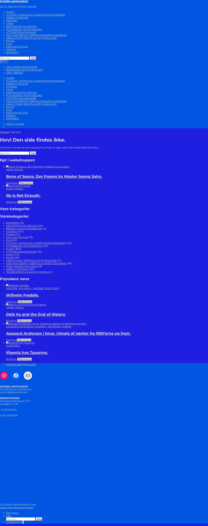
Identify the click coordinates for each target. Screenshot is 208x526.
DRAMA (11, 49)
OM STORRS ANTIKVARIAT (22, 67)
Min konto (12, 513)
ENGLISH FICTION (17, 46)
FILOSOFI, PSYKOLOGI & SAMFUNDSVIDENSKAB (35, 15)
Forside (4, 132)
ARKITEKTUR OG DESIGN (21, 26)
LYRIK (9, 23)
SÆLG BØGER (14, 72)
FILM (9, 43)
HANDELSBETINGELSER (21, 364)
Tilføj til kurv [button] (26, 183)
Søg (33, 58)
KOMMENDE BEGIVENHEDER (24, 70)
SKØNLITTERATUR (17, 17)
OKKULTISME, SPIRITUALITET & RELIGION (31, 38)
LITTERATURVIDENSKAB (21, 32)
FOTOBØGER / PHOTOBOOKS (24, 29)
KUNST (10, 12)
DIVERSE (11, 20)
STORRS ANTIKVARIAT (14, 1)
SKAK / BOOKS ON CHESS (21, 266)
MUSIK (10, 41)
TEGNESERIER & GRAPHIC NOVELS (27, 272)
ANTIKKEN (12, 52)
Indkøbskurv (15, 522)
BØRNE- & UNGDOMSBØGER (24, 228)
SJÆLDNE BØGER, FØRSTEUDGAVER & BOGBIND (36, 35)
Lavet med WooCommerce (16, 507)
